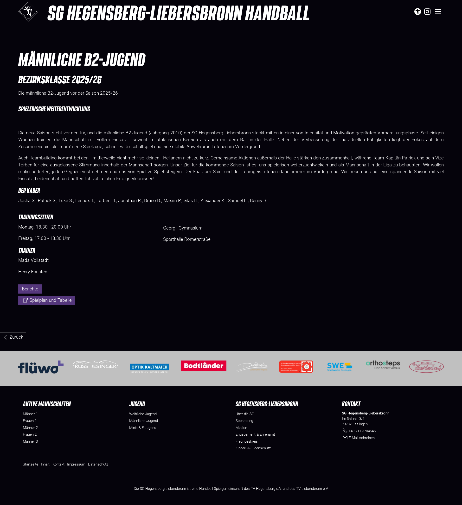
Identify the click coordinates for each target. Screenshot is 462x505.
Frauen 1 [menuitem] (30, 421)
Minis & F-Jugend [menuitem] (142, 428)
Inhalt (45, 464)
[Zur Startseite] (28, 11)
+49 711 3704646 (362, 431)
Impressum (76, 464)
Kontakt (58, 464)
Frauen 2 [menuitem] (30, 434)
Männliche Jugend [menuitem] (143, 421)
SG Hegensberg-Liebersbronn (178, 12)
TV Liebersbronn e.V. (312, 488)
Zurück (16, 337)
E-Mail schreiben (362, 438)
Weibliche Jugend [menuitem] (143, 414)
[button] (427, 11)
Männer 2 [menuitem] (30, 428)
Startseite (30, 464)
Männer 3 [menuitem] (30, 441)
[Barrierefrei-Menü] (418, 11)
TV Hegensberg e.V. (266, 488)
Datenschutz (98, 464)
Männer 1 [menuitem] (30, 414)
